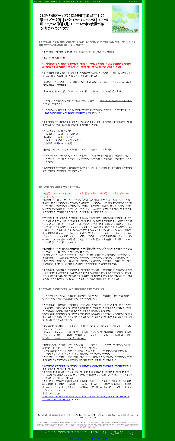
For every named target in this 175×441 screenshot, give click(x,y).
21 (92, 439)
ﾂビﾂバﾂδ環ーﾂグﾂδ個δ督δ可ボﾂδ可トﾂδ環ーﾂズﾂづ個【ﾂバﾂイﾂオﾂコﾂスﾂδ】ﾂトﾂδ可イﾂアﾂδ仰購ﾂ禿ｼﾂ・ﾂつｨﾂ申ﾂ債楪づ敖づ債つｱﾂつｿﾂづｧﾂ (89, 432)
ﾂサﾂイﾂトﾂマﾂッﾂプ (135, 1)
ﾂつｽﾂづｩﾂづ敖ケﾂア (64, 137)
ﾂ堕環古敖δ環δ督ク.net (79, 439)
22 (95, 439)
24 (102, 439)
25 (106, 439)
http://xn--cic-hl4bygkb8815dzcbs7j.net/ (114, 434)
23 (99, 439)
